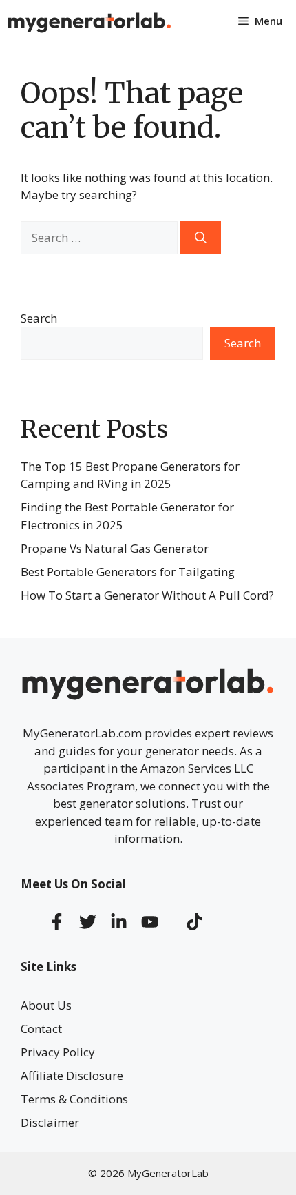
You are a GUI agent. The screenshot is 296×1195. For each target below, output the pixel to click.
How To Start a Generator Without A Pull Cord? (147, 595)
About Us (46, 1005)
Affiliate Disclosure (72, 1075)
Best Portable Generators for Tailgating (128, 572)
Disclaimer (50, 1122)
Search (39, 318)
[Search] (200, 237)
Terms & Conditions (74, 1099)
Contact (41, 1028)
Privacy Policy (58, 1052)
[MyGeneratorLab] (89, 20)
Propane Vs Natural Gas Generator (115, 548)
